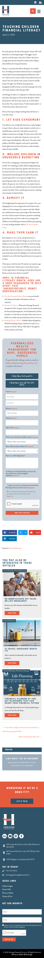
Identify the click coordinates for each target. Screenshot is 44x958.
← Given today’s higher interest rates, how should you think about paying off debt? (20, 728)
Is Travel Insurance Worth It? (21, 649)
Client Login (7, 886)
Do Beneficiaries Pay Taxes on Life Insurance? (20, 600)
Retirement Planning (22, 671)
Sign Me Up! (9, 939)
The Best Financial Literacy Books (16, 296)
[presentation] (23, 504)
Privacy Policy (7, 893)
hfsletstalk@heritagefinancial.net (20, 363)
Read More (13, 613)
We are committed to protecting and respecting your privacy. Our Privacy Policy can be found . (21, 494)
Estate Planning (8, 571)
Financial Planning (15, 548)
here (12, 496)
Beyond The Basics (11, 305)
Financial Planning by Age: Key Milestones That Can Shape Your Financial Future (22, 700)
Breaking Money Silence (13, 320)
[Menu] (39, 11)
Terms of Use (7, 896)
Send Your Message (22, 513)
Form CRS (6, 889)
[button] (4, 836)
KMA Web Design (25, 954)
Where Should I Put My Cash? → (30, 737)
